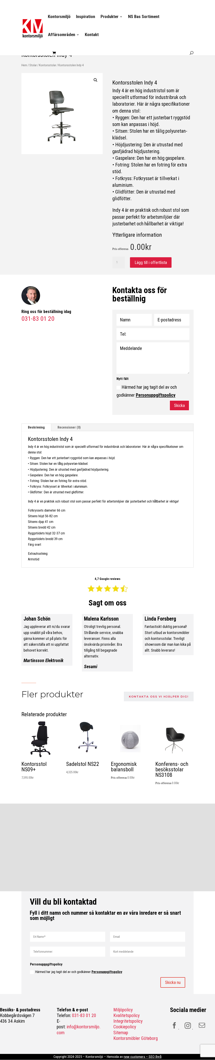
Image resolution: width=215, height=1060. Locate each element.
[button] (95, 80)
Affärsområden (61, 35)
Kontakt (92, 35)
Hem (24, 65)
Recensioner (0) (69, 427)
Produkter (109, 17)
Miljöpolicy (123, 1009)
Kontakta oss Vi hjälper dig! (159, 696)
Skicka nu (173, 982)
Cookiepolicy (124, 1026)
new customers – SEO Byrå (142, 1057)
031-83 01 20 (84, 1015)
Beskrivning (36, 427)
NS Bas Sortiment (143, 17)
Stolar (33, 65)
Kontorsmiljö (59, 17)
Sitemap (120, 1032)
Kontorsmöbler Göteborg (135, 1038)
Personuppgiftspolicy (156, 395)
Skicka (179, 405)
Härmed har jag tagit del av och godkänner (147, 391)
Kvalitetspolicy (126, 1015)
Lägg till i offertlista (151, 262)
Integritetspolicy (128, 1021)
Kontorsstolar (47, 65)
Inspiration (85, 17)
